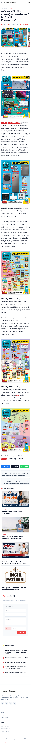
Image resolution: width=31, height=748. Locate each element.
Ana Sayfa (4, 8)
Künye (2, 712)
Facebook (6, 466)
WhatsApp (25, 466)
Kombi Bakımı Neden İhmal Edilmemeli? (16, 672)
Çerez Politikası (5, 731)
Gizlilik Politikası (5, 726)
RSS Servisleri (4, 717)
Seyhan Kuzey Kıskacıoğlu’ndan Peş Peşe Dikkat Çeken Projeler (15, 667)
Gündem (11, 8)
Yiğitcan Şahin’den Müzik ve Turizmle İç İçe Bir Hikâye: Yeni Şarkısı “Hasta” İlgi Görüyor (16, 652)
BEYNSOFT (24, 742)
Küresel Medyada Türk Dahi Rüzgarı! (15, 662)
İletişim (3, 715)
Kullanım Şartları (5, 728)
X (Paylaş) (15, 466)
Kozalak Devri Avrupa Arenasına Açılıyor (16, 658)
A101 (17, 395)
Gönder (21, 632)
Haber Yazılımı (11, 742)
